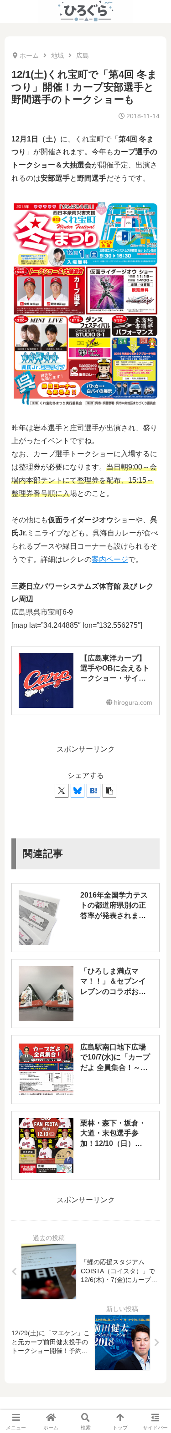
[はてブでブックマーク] (93, 790)
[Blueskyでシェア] (77, 790)
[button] (109, 790)
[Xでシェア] (61, 790)
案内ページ (110, 559)
